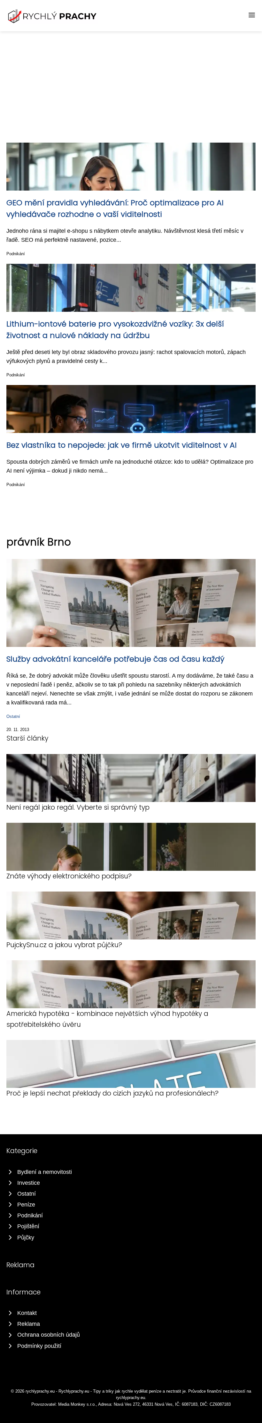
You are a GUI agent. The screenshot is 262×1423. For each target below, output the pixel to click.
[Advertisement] (131, 79)
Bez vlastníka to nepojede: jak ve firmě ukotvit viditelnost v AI (121, 445)
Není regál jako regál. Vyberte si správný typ (78, 807)
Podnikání (15, 253)
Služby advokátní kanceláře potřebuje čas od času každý (115, 659)
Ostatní (13, 716)
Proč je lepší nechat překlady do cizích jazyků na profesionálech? (112, 1093)
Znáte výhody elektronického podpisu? (69, 876)
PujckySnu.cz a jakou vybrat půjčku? (64, 944)
